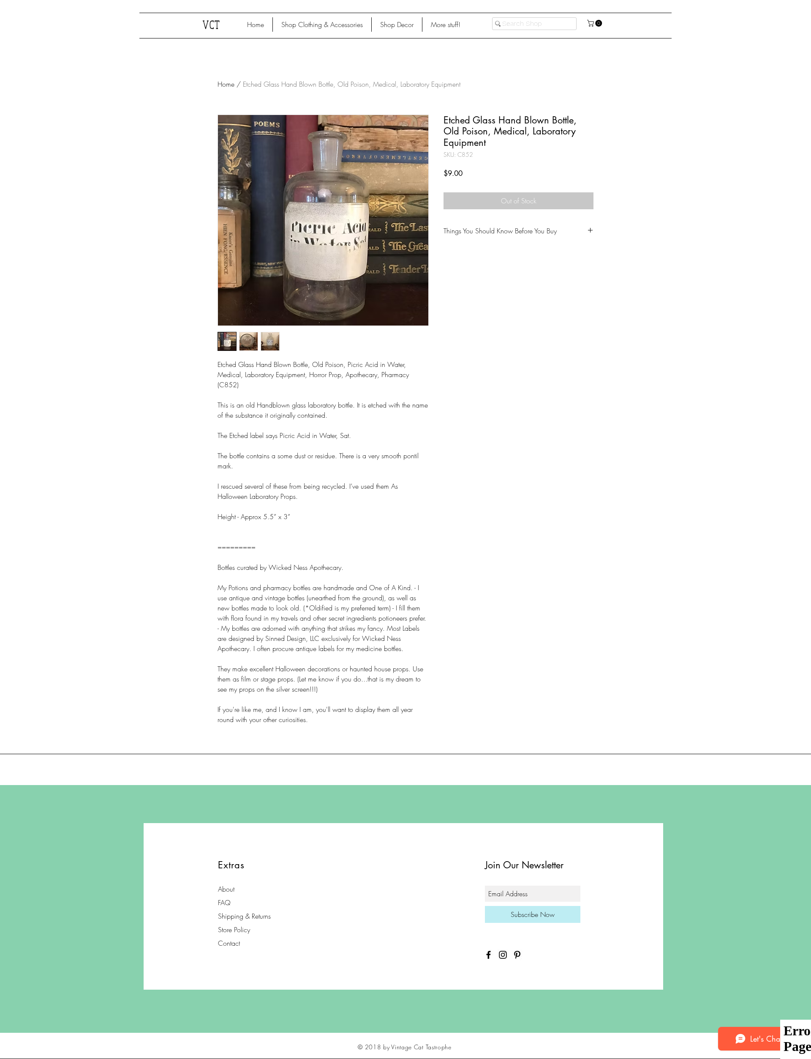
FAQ (224, 902)
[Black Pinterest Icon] (517, 955)
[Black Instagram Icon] (503, 955)
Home (226, 84)
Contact (229, 943)
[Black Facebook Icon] (488, 955)
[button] (322, 24)
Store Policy (234, 929)
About (226, 889)
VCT (212, 24)
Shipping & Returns (244, 916)
